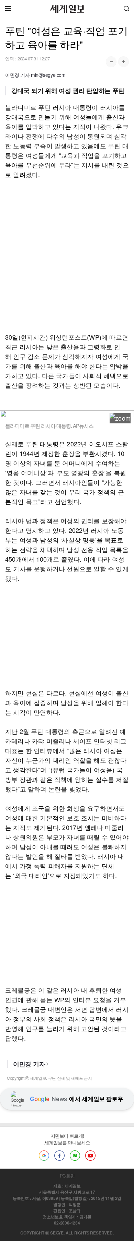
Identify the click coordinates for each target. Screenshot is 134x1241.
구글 (44, 1155)
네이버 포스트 (75, 1155)
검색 (126, 8)
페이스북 (59, 1155)
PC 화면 (67, 1175)
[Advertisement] (67, 256)
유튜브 (90, 1155)
